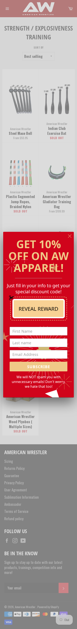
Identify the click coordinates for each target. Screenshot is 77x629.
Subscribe (38, 366)
